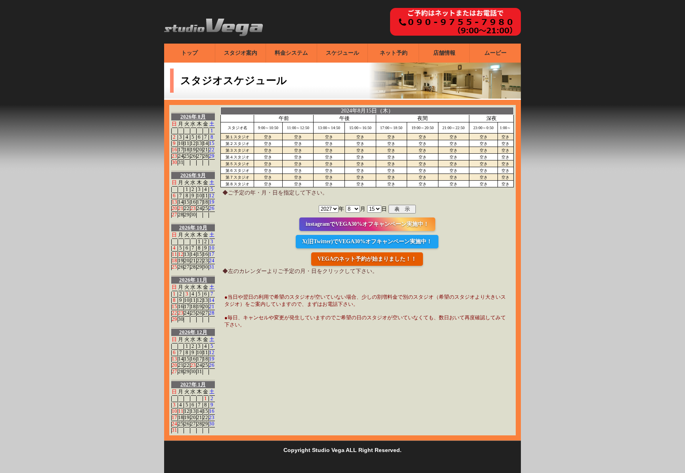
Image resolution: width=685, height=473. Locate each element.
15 (211, 143)
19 (193, 150)
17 (181, 150)
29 (211, 156)
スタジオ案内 (240, 53)
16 (174, 150)
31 (181, 162)
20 (199, 150)
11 (186, 143)
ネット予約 (394, 53)
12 (193, 143)
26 (193, 156)
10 (181, 143)
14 (205, 143)
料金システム (291, 53)
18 (186, 150)
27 (199, 156)
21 (205, 150)
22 (211, 150)
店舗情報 (444, 53)
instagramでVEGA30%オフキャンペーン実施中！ (367, 224)
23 (174, 156)
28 (205, 156)
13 (199, 143)
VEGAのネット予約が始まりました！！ (367, 259)
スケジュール (342, 53)
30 (174, 162)
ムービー (495, 53)
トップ (189, 53)
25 (186, 156)
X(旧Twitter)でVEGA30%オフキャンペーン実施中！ (367, 241)
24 (181, 156)
